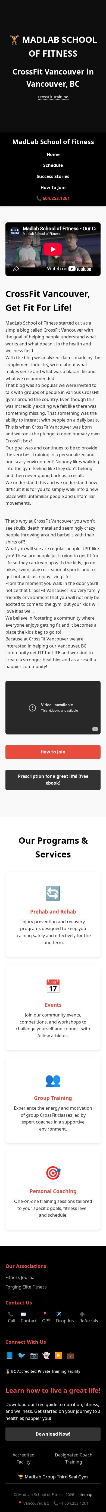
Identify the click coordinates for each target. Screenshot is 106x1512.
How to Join (53, 752)
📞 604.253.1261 (53, 198)
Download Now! (53, 1434)
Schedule (53, 165)
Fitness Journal (20, 1277)
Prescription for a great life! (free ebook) (53, 779)
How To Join (53, 187)
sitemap (85, 1494)
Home (53, 154)
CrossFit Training (53, 96)
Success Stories (53, 176)
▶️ (58, 1355)
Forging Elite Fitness (26, 1287)
